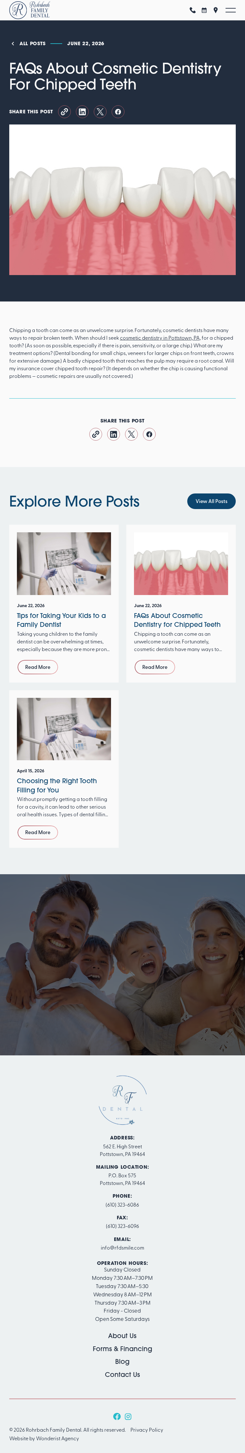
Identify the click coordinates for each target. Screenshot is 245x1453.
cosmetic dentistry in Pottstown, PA (160, 337)
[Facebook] (117, 1416)
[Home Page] (29, 10)
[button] (231, 10)
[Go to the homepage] (122, 1100)
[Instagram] (127, 1416)
